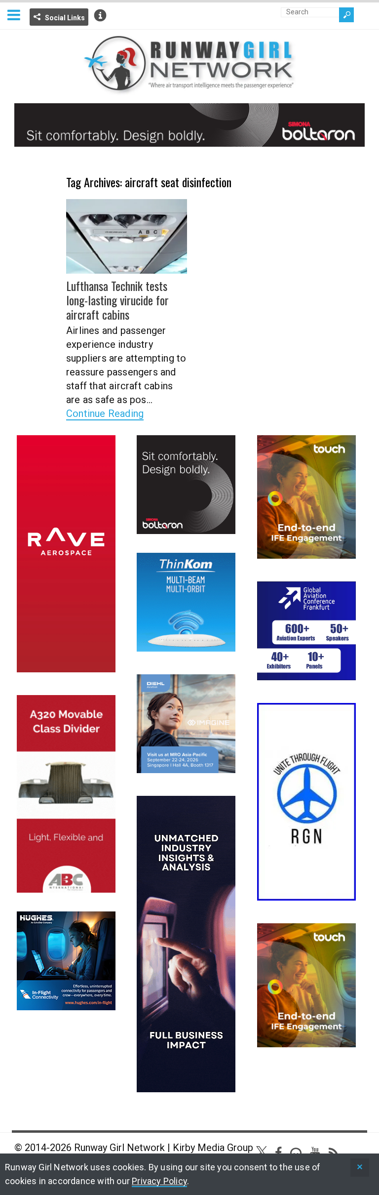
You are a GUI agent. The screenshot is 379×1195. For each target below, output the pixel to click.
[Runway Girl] (189, 89)
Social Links (65, 18)
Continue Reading (105, 413)
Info (100, 15)
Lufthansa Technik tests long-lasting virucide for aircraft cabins (117, 300)
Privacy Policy (159, 1181)
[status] (359, 1167)
